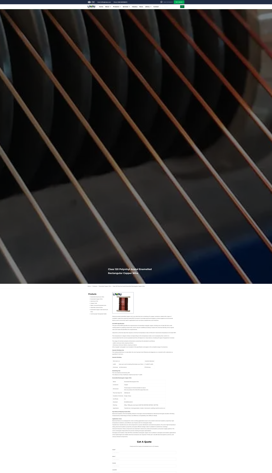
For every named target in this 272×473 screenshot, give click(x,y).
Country (114, 469)
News (141, 7)
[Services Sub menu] (129, 6)
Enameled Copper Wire (105, 286)
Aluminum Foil (94, 301)
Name (113, 449)
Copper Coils (93, 303)
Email (113, 456)
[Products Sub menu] (120, 6)
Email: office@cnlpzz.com (104, 2)
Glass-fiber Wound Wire (96, 307)
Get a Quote (179, 2)
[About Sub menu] (110, 6)
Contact (156, 7)
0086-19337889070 (168, 2)
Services (125, 7)
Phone (114, 463)
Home (101, 7)
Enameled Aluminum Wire (97, 297)
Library (147, 7)
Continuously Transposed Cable (98, 314)
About (107, 7)
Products (116, 7)
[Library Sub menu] (150, 6)
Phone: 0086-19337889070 (120, 2)
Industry (134, 7)
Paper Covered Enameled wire (98, 305)
